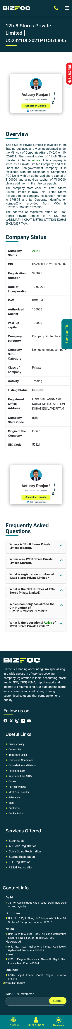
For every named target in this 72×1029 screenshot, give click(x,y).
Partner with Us (16, 786)
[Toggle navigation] (67, 7)
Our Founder (36, 1025)
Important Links (17, 754)
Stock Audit (15, 841)
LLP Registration (18, 862)
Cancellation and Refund (22, 765)
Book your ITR (66, 334)
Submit (58, 1001)
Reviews (58, 1025)
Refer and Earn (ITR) (19, 776)
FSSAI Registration (20, 867)
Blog (10, 802)
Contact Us (14, 749)
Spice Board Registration (24, 851)
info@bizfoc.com (15, 982)
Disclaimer (13, 808)
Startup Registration (21, 857)
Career (11, 781)
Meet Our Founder (18, 792)
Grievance (13, 797)
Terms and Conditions (20, 760)
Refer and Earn (16, 770)
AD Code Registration (22, 846)
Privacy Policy (15, 744)
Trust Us (13, 1025)
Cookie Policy (15, 813)
